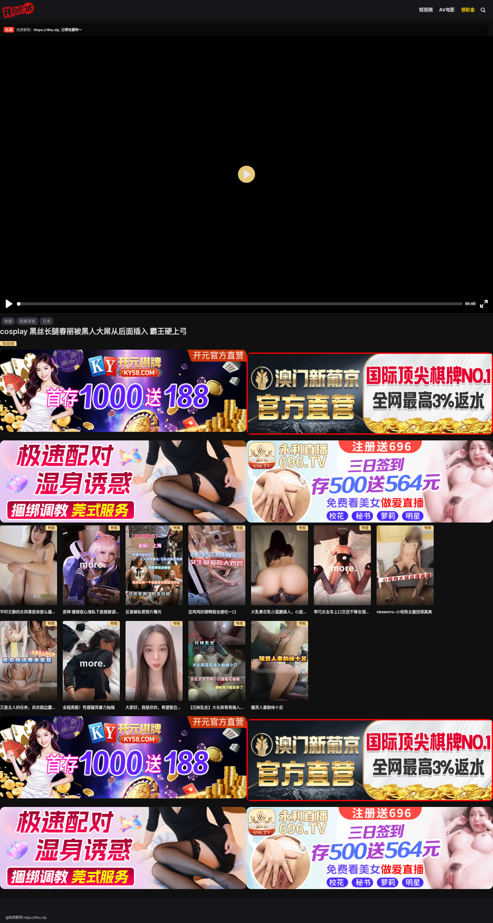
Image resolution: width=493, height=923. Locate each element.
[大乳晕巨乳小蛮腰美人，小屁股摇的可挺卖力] (279, 565)
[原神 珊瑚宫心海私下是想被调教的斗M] (91, 565)
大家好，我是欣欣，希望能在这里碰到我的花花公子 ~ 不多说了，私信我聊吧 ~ (154, 707)
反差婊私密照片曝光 (143, 611)
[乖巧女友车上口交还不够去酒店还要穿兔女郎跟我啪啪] (342, 565)
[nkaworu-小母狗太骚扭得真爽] (405, 565)
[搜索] (483, 10)
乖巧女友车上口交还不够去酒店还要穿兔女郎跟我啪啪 (342, 611)
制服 (8, 321)
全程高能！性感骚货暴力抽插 (89, 707)
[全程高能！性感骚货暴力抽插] (91, 661)
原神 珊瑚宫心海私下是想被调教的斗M (91, 611)
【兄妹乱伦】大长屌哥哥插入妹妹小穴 (216, 707)
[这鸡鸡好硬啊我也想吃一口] (216, 565)
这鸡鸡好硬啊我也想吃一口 (212, 611)
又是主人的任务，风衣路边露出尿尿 (28, 707)
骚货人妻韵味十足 (267, 707)
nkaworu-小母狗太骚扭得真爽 (404, 611)
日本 (46, 321)
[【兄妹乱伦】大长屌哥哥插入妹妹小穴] (216, 661)
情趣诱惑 (27, 321)
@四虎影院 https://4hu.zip (26, 917)
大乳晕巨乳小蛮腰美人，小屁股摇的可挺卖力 (279, 611)
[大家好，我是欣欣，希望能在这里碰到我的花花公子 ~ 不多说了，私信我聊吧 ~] (154, 661)
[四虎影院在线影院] (18, 10)
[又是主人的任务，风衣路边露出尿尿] (28, 661)
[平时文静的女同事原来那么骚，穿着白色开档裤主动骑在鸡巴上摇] (28, 565)
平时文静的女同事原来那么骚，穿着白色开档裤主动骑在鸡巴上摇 (28, 611)
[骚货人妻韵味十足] (279, 661)
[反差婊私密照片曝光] (154, 565)
